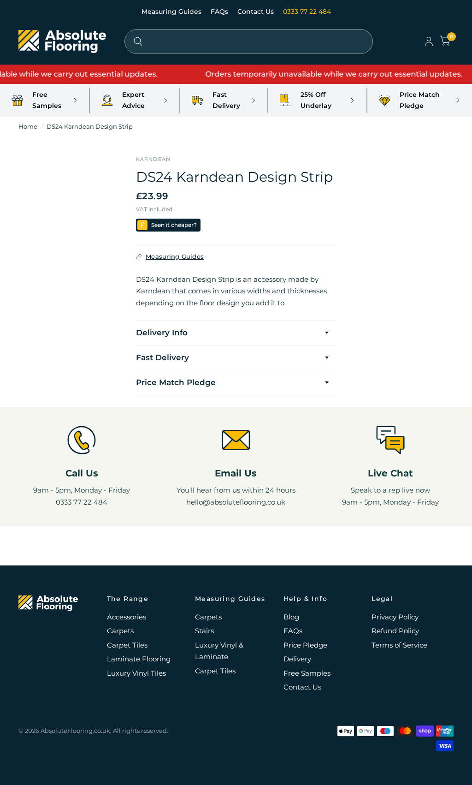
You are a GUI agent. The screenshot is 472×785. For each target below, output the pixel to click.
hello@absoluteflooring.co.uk (235, 502)
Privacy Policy (395, 617)
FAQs (220, 11)
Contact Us (256, 11)
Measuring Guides (172, 11)
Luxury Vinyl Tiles (136, 673)
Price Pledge (305, 645)
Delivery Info (162, 332)
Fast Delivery (162, 357)
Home (27, 126)
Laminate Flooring (139, 658)
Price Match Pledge (176, 382)
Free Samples (306, 673)
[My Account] (429, 41)
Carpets (120, 630)
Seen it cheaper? (174, 224)
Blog (291, 617)
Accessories (126, 617)
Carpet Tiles (127, 645)
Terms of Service (399, 645)
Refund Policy (395, 630)
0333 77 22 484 (307, 11)
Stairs (204, 630)
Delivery (297, 658)
